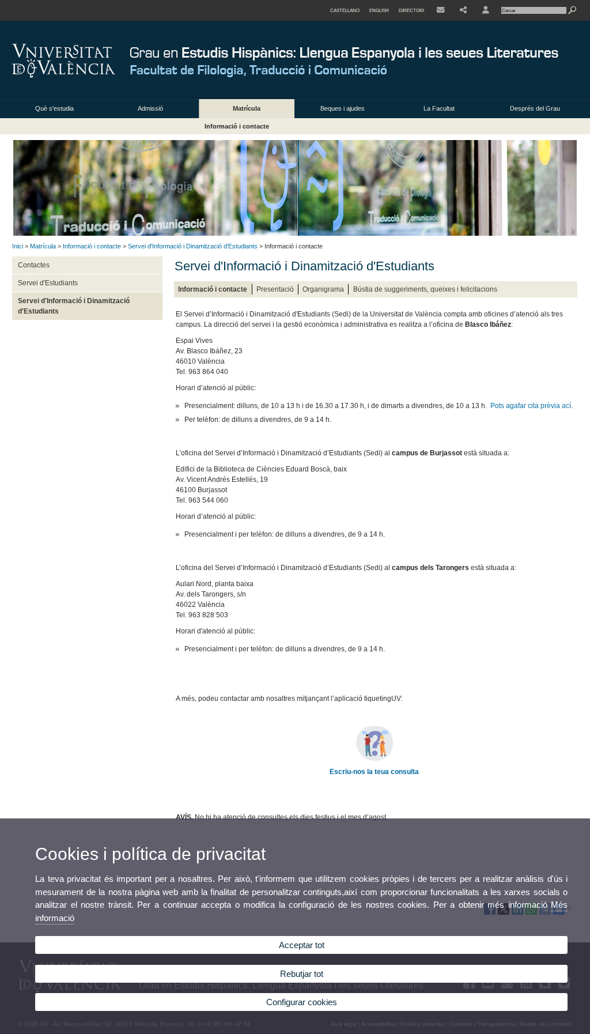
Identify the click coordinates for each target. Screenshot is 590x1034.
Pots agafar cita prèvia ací (530, 406)
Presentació (275, 289)
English (379, 10)
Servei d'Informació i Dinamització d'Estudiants (193, 246)
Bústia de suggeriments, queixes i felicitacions (425, 289)
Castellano (345, 10)
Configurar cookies (301, 1002)
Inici (17, 246)
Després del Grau (535, 108)
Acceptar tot (301, 945)
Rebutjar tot (301, 974)
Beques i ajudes (342, 108)
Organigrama (323, 289)
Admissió (150, 108)
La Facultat (439, 108)
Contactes (34, 265)
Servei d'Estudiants (48, 283)
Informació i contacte (237, 126)
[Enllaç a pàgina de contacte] (440, 10)
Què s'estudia (54, 108)
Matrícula (246, 108)
